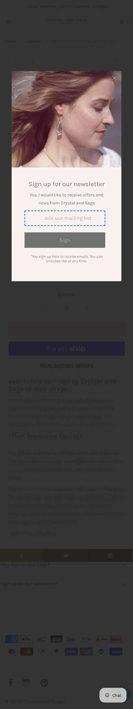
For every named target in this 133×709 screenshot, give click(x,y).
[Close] (114, 78)
